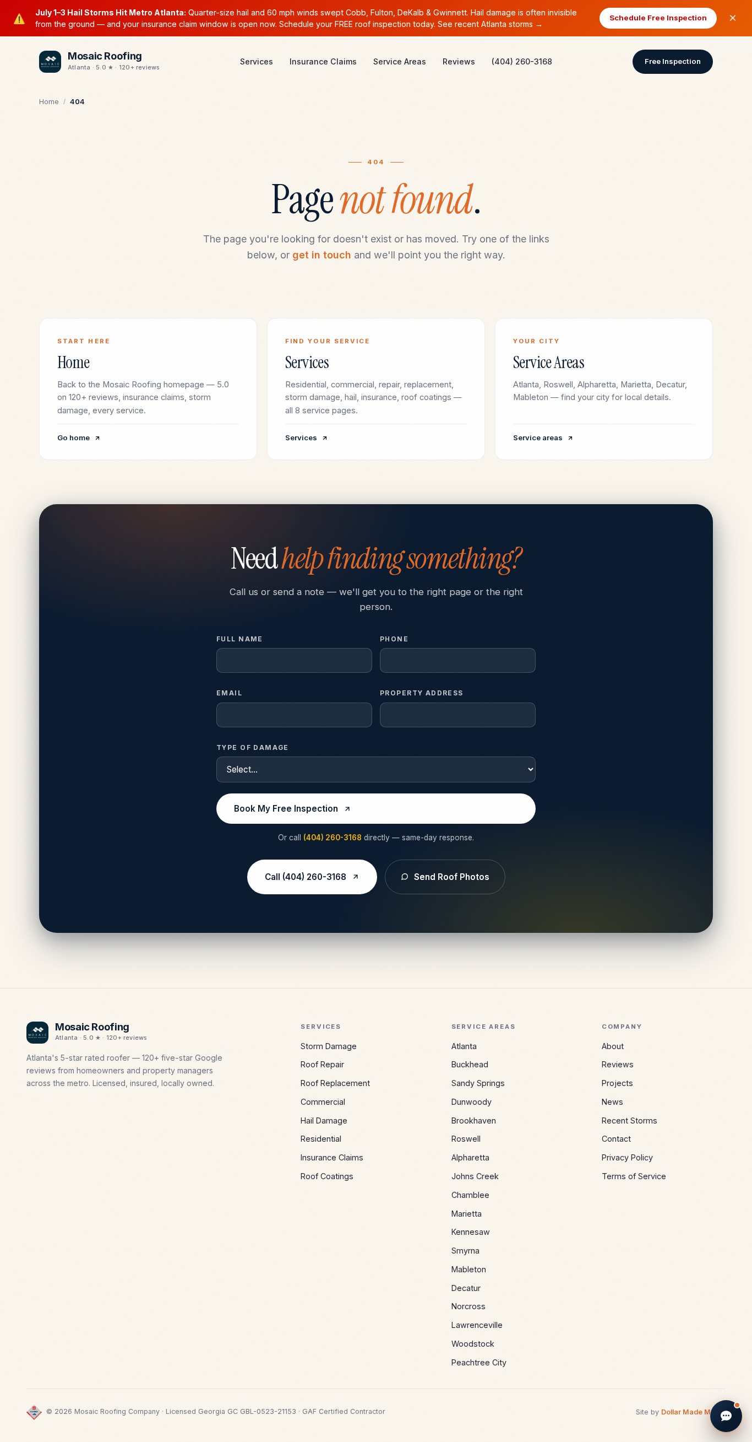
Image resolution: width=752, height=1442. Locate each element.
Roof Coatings (327, 1176)
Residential (321, 1138)
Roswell (466, 1138)
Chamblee (470, 1195)
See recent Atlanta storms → (490, 24)
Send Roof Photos (451, 877)
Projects (617, 1083)
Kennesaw (470, 1231)
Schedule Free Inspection (658, 17)
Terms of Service (634, 1176)
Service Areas (399, 61)
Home (49, 101)
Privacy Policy (627, 1157)
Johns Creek (475, 1176)
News (612, 1101)
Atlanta (464, 1046)
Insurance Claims (323, 61)
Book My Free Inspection (286, 808)
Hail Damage (324, 1120)
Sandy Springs (478, 1083)
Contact (616, 1138)
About (613, 1046)
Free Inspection (673, 61)
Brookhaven (473, 1120)
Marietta (466, 1213)
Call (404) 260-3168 (305, 877)
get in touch (321, 255)
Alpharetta (470, 1157)
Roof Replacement (335, 1083)
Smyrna (465, 1250)
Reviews (459, 61)
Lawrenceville (477, 1325)
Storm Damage (329, 1046)
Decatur (466, 1288)
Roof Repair (322, 1064)
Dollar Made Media (693, 1412)
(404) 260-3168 (522, 61)
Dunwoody (471, 1101)
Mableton (468, 1269)
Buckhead (469, 1064)
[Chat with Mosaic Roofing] (726, 1416)
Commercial (323, 1101)
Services (256, 61)
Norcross (468, 1306)
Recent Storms (629, 1120)
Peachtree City (478, 1362)
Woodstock (472, 1343)
